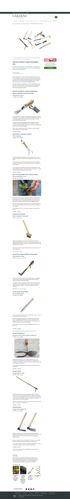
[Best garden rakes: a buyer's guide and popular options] (16, 470)
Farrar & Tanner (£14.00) (21, 258)
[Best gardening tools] (38, 470)
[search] (56, 17)
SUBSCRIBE (50, 67)
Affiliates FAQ (27, 59)
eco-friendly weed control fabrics (21, 86)
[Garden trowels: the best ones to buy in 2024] (30, 470)
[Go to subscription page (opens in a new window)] (50, 61)
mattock (35, 359)
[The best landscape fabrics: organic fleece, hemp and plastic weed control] (23, 470)
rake (15, 161)
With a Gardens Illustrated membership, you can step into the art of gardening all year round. (50, 64)
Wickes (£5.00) (19, 217)
